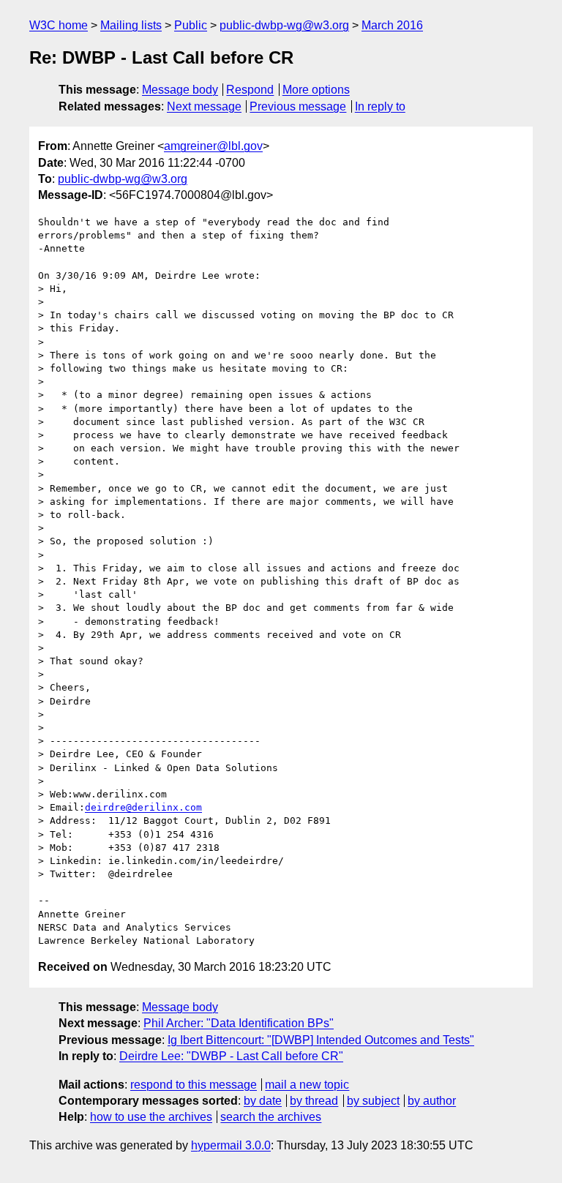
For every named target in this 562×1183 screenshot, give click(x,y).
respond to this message (193, 1084)
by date (263, 1100)
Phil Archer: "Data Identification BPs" (238, 1023)
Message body (180, 89)
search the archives (270, 1117)
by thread (314, 1100)
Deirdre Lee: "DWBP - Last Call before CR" (231, 1056)
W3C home (58, 25)
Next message (204, 106)
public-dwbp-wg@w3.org (284, 25)
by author (432, 1100)
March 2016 (392, 25)
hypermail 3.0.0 (231, 1145)
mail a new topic (307, 1084)
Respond (250, 89)
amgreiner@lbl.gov (213, 146)
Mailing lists (131, 25)
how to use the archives (151, 1117)
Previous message (298, 106)
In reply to (380, 106)
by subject (373, 1100)
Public (190, 25)
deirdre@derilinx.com (143, 807)
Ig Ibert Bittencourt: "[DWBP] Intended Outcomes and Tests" (321, 1040)
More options (316, 89)
